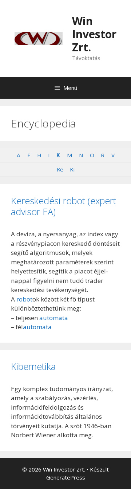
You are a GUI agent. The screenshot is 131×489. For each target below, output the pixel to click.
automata (53, 317)
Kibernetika (33, 366)
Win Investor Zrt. (94, 34)
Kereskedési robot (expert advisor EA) (63, 206)
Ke (60, 169)
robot (24, 299)
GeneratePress (65, 477)
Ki (72, 169)
